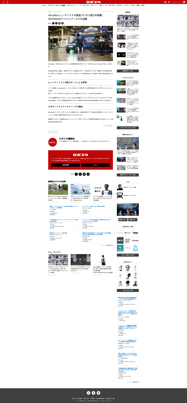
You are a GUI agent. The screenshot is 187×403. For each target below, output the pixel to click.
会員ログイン (123, 219)
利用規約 (93, 398)
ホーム (44, 5)
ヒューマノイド (53, 132)
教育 (138, 5)
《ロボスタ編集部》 (107, 125)
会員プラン (133, 219)
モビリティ (119, 5)
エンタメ (133, 5)
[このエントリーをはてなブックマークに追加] (62, 23)
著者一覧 (74, 398)
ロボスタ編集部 (67, 139)
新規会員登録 (65, 165)
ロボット (101, 5)
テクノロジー (111, 5)
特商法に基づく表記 (110, 398)
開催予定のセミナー (72, 5)
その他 (142, 5)
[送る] (59, 23)
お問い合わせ (86, 398)
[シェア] (56, 23)
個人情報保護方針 (100, 398)
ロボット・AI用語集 (60, 5)
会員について (94, 5)
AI (106, 5)
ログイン (95, 165)
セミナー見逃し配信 (84, 5)
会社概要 (80, 398)
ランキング (50, 5)
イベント (126, 5)
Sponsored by (104, 245)
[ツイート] (53, 23)
